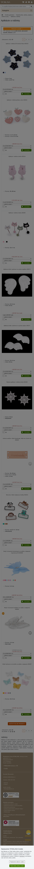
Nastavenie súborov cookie (17, 861)
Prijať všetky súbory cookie (17, 865)
